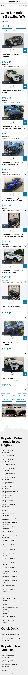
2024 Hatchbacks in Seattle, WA (9, 572)
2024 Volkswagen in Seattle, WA (10, 536)
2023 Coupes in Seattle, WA (8, 617)
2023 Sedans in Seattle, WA (8, 527)
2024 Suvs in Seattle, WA (8, 456)
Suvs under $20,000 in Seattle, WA (10, 635)
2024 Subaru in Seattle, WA (8, 532)
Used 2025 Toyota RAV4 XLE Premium (14, 56)
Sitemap (14, 673)
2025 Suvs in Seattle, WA (8, 451)
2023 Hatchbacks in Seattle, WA (9, 523)
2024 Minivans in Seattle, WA (9, 586)
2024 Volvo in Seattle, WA (8, 563)
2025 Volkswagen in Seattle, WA (10, 492)
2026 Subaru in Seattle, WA (8, 612)
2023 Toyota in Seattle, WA (8, 500)
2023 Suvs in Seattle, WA (8, 460)
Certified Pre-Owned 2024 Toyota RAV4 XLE (12, 271)
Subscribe (25, 5)
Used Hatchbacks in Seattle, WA (9, 665)
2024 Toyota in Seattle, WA (8, 465)
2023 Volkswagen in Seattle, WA (10, 518)
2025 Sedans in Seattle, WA (8, 505)
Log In (20, 5)
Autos (2, 5)
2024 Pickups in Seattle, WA (8, 550)
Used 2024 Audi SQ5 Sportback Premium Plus (12, 199)
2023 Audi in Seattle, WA (8, 541)
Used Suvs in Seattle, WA (8, 656)
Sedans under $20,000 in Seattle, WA (11, 639)
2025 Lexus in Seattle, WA (8, 514)
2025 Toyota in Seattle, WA (8, 469)
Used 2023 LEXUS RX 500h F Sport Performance (13, 379)
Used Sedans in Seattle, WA (8, 660)
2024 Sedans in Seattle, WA (8, 478)
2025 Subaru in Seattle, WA (8, 509)
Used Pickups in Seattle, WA (8, 669)
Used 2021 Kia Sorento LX (13, 306)
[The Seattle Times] (14, 2)
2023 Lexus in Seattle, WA (8, 487)
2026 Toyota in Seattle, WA (8, 474)
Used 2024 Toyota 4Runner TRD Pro (13, 92)
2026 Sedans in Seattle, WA (8, 559)
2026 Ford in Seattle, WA (8, 621)
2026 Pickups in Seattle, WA (8, 603)
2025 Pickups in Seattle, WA (8, 594)
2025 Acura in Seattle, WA (8, 554)
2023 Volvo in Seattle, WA (8, 545)
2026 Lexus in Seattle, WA (8, 568)
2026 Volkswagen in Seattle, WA (10, 608)
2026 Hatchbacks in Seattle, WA (9, 581)
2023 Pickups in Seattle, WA (8, 590)
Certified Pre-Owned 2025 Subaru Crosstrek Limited (12, 235)
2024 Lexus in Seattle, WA (8, 496)
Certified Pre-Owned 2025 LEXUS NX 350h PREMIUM (13, 128)
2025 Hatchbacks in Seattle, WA (9, 577)
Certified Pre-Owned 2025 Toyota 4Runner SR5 (12, 163)
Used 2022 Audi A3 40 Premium (11, 343)
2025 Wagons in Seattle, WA (9, 599)
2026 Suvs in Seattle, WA (8, 483)
